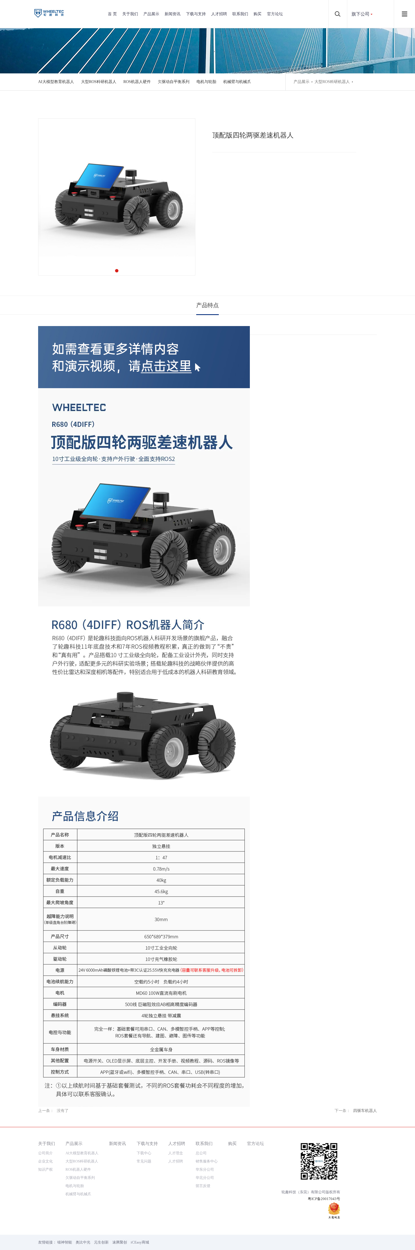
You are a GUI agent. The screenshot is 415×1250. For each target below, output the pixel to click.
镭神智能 (64, 1242)
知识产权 (45, 1169)
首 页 (112, 14)
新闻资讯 (172, 14)
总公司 (201, 1153)
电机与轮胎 (206, 82)
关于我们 (130, 14)
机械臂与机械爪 (237, 82)
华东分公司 (205, 1169)
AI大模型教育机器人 (56, 82)
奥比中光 (83, 1242)
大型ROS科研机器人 (98, 82)
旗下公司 (360, 14)
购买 (257, 14)
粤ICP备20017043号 (324, 1199)
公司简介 (45, 1153)
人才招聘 (219, 14)
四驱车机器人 (365, 1111)
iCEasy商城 (140, 1242)
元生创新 (101, 1242)
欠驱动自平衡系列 (173, 82)
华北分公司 (205, 1177)
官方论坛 (275, 14)
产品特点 (207, 305)
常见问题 (144, 1161)
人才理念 (175, 1153)
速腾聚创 (119, 1242)
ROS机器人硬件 (137, 82)
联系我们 (240, 14)
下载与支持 (196, 14)
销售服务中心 (207, 1161)
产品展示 (151, 14)
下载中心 (144, 1153)
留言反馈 (203, 1186)
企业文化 (45, 1161)
